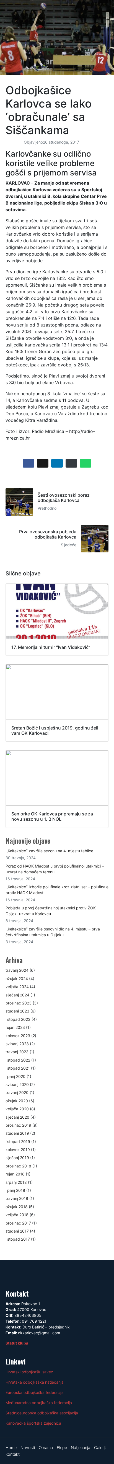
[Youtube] (44, 1274)
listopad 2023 (18, 1019)
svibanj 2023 (17, 1043)
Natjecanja (80, 1447)
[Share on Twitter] (42, 463)
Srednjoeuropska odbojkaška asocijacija (42, 1413)
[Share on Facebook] (28, 463)
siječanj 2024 (17, 995)
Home (11, 1447)
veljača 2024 (17, 986)
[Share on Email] (71, 463)
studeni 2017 (17, 1231)
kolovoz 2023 (18, 1035)
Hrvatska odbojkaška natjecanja (35, 1382)
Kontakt (13, 1454)
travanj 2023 (17, 1051)
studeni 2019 (17, 1133)
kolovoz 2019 (18, 1149)
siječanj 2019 (17, 1157)
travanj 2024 (17, 970)
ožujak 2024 (17, 978)
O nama (46, 1447)
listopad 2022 (18, 1060)
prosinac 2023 (19, 1003)
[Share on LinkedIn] (57, 463)
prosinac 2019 (18, 1125)
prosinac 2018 (18, 1166)
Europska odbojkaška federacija (35, 1392)
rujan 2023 (15, 1027)
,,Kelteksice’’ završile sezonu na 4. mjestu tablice (49, 850)
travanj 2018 (17, 1198)
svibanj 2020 (17, 1084)
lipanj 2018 (15, 1190)
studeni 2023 (17, 1011)
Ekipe (62, 1447)
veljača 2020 (17, 1108)
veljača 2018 (17, 1214)
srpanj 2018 (16, 1182)
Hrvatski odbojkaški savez (29, 1371)
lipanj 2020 (15, 1076)
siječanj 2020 (17, 1117)
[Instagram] (28, 1274)
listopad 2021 (18, 1068)
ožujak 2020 (17, 1100)
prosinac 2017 (18, 1223)
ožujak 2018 (17, 1206)
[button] (57, 7)
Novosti (27, 1447)
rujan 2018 (15, 1174)
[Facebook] (12, 1274)
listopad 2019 (18, 1141)
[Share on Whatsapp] (85, 463)
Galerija (101, 1447)
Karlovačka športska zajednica (33, 1423)
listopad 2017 (18, 1239)
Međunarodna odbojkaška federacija (39, 1402)
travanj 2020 (17, 1092)
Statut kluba (17, 1343)
